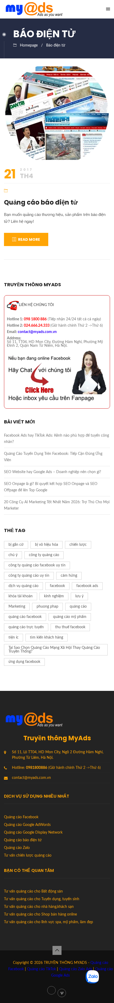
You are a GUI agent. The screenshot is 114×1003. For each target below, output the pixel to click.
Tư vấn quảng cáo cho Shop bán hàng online (40, 914)
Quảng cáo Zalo (17, 848)
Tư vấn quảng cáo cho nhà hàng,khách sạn (39, 907)
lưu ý (79, 596)
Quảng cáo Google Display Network (33, 832)
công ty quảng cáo (44, 555)
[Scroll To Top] (57, 950)
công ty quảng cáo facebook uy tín (36, 565)
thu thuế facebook (70, 627)
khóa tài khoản (20, 596)
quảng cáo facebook (25, 617)
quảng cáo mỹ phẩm (69, 617)
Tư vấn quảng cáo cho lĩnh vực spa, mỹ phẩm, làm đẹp (48, 922)
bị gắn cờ (16, 545)
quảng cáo (78, 606)
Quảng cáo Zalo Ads (75, 969)
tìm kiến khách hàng (46, 637)
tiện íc (13, 637)
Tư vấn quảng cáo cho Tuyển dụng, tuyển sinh (41, 899)
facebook (57, 586)
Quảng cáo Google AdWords (27, 825)
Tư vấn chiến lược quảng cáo (27, 855)
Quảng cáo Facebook (21, 817)
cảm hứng (69, 575)
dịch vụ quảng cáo (23, 586)
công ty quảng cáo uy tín (28, 575)
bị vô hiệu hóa (46, 545)
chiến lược (78, 545)
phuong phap (47, 606)
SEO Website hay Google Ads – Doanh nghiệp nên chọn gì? (52, 472)
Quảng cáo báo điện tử (41, 202)
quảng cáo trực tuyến (26, 627)
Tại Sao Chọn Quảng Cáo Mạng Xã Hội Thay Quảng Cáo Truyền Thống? (54, 649)
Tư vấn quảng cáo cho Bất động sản (33, 891)
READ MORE (29, 239)
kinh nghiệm (54, 596)
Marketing (16, 606)
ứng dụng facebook (24, 662)
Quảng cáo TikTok (41, 969)
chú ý (12, 555)
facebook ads (87, 586)
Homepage (29, 45)
